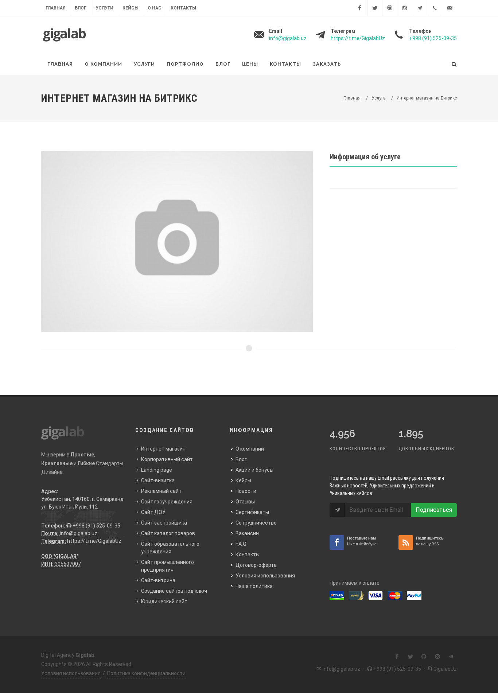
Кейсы (130, 8)
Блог (80, 8)
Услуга (378, 98)
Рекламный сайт (161, 491)
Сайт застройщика (164, 523)
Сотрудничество (256, 523)
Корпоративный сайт (167, 459)
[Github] (389, 8)
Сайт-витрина (158, 580)
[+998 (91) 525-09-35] (434, 8)
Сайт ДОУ (153, 512)
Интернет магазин (163, 449)
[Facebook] (360, 8)
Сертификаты (252, 512)
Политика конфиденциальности (146, 673)
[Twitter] (374, 8)
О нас (155, 8)
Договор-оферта (256, 565)
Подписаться (434, 509)
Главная (56, 8)
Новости (246, 491)
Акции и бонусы (254, 470)
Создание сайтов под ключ (174, 591)
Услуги (104, 8)
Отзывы (245, 502)
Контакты (183, 8)
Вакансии (247, 533)
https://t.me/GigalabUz (94, 541)
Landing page (156, 470)
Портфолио (185, 64)
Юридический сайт (164, 601)
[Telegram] (419, 8)
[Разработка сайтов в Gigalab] (64, 34)
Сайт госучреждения (166, 502)
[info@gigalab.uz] (449, 8)
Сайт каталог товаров (168, 533)
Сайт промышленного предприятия (167, 566)
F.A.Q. (242, 544)
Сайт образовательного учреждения (170, 547)
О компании (103, 64)
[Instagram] (404, 8)
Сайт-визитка (158, 480)
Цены (250, 64)
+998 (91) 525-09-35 (95, 526)
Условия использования (265, 576)
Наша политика (254, 586)
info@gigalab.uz (78, 533)
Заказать (327, 64)
